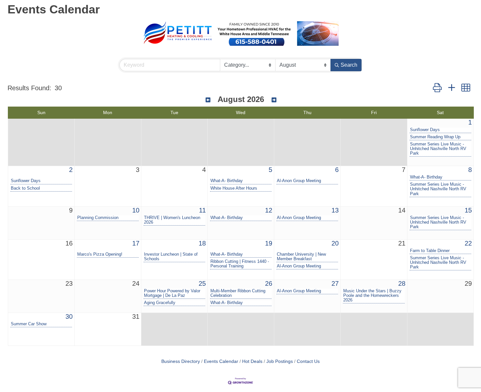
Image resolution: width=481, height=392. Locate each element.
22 (468, 243)
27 (335, 283)
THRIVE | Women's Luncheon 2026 (172, 220)
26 (268, 283)
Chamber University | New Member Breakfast (301, 256)
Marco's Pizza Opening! (99, 254)
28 (401, 283)
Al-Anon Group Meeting (299, 181)
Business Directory (180, 361)
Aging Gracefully (159, 302)
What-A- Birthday (226, 181)
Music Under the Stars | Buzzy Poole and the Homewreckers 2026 (372, 295)
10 (135, 210)
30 (69, 316)
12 (268, 210)
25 (202, 283)
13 (335, 210)
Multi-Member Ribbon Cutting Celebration (237, 293)
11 (202, 210)
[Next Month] (274, 100)
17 (135, 243)
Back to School (25, 188)
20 (335, 243)
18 (202, 243)
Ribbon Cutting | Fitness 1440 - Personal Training (239, 263)
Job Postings (279, 361)
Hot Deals (252, 361)
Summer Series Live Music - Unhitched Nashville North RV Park (438, 149)
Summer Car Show (28, 324)
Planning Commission (97, 217)
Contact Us (308, 361)
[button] (437, 88)
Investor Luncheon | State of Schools (171, 256)
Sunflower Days (425, 130)
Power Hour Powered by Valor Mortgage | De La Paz (172, 293)
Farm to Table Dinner (430, 250)
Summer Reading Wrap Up (435, 137)
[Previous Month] (208, 100)
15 (468, 210)
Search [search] (349, 65)
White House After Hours (233, 188)
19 (268, 243)
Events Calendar (221, 361)
